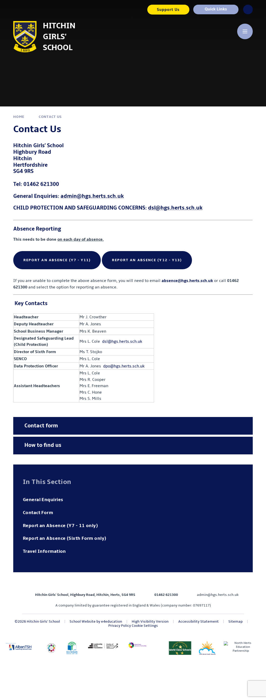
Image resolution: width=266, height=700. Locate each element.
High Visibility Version (150, 621)
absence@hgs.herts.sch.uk (187, 280)
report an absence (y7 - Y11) (57, 260)
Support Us (168, 9)
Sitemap (235, 621)
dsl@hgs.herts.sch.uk (175, 208)
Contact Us (50, 117)
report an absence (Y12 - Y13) (147, 260)
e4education (111, 621)
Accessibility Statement (198, 621)
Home (18, 117)
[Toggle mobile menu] (245, 31)
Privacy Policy (119, 625)
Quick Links (216, 9)
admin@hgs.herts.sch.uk (92, 196)
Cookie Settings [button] (145, 625)
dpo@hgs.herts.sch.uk (123, 366)
